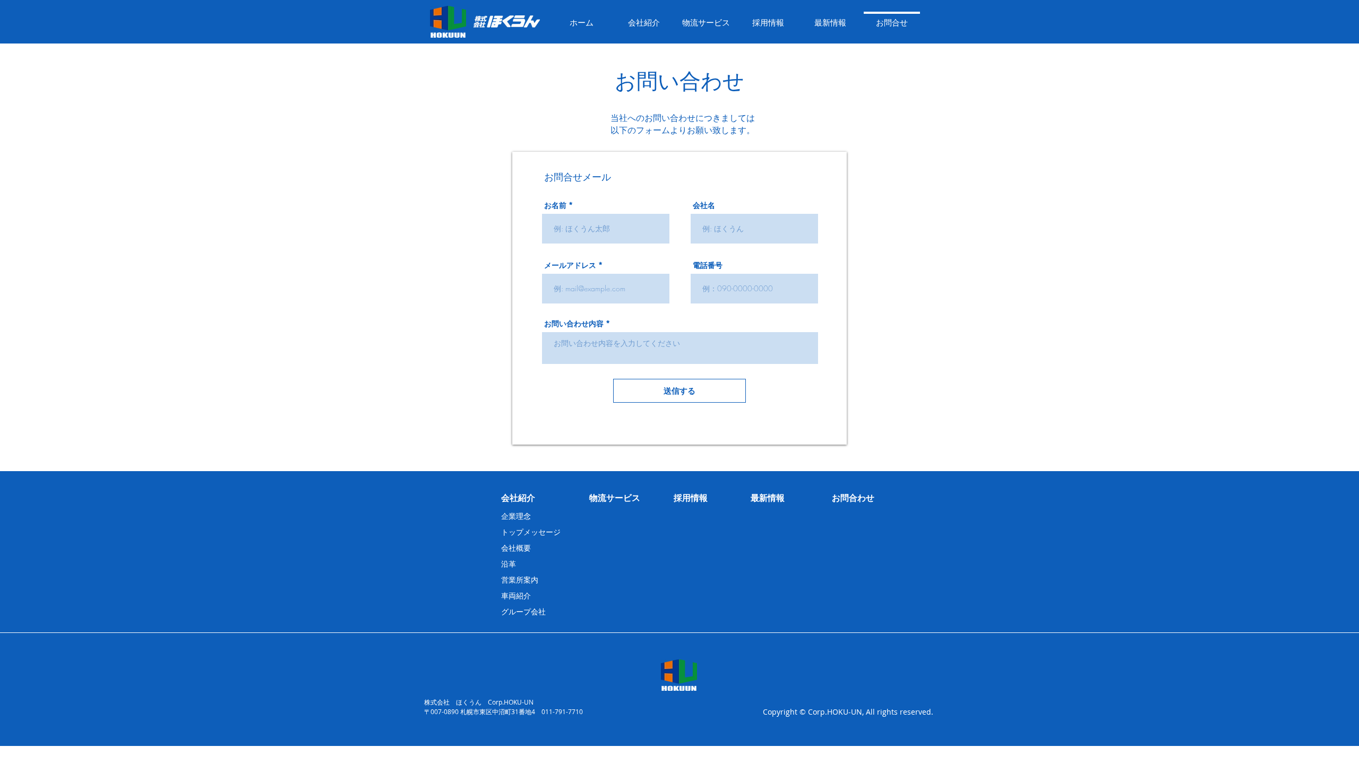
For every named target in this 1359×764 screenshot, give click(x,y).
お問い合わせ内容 (574, 323)
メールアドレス (570, 265)
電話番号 (707, 265)
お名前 (555, 205)
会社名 (704, 205)
